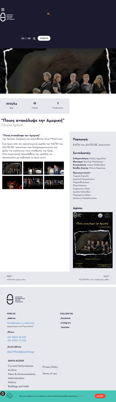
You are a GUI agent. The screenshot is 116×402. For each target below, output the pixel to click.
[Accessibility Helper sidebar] (2, 393)
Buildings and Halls (18, 386)
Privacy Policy (50, 367)
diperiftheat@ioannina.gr (21, 352)
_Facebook (65, 318)
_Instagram (65, 323)
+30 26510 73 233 (16, 340)
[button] (48, 14)
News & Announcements (21, 374)
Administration (16, 378)
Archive (12, 370)
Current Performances (20, 366)
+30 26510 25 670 (16, 337)
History (12, 382)
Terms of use (49, 373)
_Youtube (64, 327)
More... (81, 396)
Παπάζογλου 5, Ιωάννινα (21, 323)
